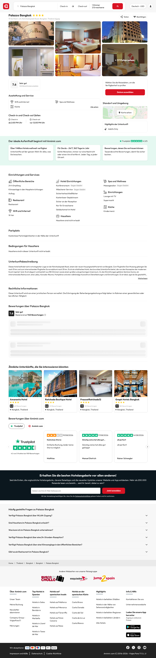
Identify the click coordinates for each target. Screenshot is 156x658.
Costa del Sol (77, 612)
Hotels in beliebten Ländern (108, 617)
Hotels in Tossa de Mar (38, 632)
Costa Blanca (77, 623)
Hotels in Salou (38, 602)
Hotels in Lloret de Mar (38, 624)
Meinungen (14, 625)
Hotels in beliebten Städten (108, 599)
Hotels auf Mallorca (58, 602)
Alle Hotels (101, 623)
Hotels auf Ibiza (56, 626)
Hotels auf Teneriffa (58, 612)
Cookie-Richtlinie (53, 653)
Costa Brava (77, 602)
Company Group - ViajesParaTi (17, 619)
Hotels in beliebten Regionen (108, 612)
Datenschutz (37, 653)
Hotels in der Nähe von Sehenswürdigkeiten (106, 606)
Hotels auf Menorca (58, 607)
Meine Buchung (16, 604)
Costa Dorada (78, 607)
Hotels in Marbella (36, 616)
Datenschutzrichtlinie (82, 496)
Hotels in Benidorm (36, 608)
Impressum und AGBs (19, 653)
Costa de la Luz (78, 618)
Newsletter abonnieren (15, 611)
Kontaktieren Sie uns (135, 599)
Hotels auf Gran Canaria (56, 619)
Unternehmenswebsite (136, 604)
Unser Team (15, 599)
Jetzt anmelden (114, 490)
